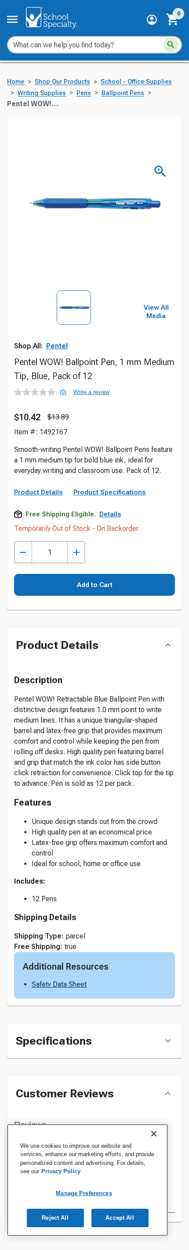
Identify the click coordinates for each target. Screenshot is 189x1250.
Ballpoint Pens (123, 93)
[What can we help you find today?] (171, 44)
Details (110, 514)
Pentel (57, 346)
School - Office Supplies (136, 82)
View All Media (156, 312)
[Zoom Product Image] (160, 171)
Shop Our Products (62, 82)
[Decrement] (23, 552)
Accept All (119, 1217)
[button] (152, 19)
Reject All (55, 1217)
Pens (83, 93)
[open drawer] (12, 19)
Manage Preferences (84, 1193)
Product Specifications (109, 492)
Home (15, 82)
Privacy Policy (60, 1171)
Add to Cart (95, 585)
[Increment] (76, 552)
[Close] (154, 1133)
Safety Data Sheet (59, 984)
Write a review (91, 392)
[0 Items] (173, 19)
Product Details (38, 492)
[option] (74, 327)
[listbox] (74, 327)
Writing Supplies (42, 93)
